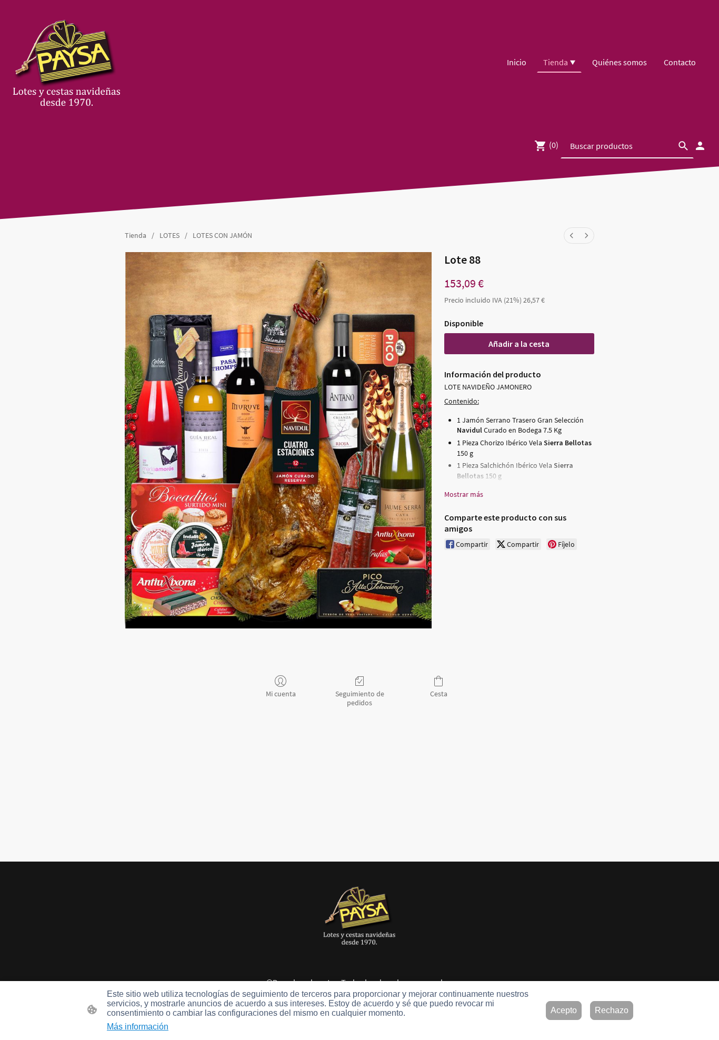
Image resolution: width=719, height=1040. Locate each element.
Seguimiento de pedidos (359, 698)
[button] (683, 145)
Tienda (135, 235)
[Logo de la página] (67, 62)
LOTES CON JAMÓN (222, 235)
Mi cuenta (281, 693)
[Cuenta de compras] (700, 145)
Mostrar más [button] (463, 494)
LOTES (169, 235)
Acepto (564, 1010)
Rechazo (611, 1010)
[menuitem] (571, 235)
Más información (137, 1026)
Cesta (438, 693)
